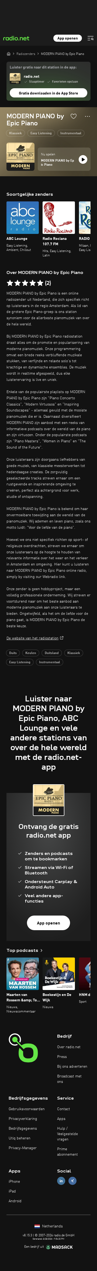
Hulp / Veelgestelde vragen (67, 1134)
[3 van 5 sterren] (25, 283)
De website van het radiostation (32, 638)
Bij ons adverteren (72, 1067)
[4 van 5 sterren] (32, 283)
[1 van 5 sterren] (10, 283)
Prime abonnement (67, 1151)
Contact (63, 1109)
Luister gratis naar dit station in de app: (43, 67)
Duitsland (52, 653)
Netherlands (52, 1226)
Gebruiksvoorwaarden (27, 1109)
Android (15, 1201)
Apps (61, 1119)
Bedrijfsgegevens (23, 1128)
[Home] (8, 53)
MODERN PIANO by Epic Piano (57, 163)
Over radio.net (69, 1047)
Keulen (30, 653)
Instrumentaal (70, 133)
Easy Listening (41, 133)
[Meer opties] (87, 116)
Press (62, 1057)
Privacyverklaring (23, 1119)
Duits (13, 653)
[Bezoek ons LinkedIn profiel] (61, 1181)
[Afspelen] (83, 159)
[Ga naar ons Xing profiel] (72, 1181)
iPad (12, 1191)
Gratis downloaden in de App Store (48, 93)
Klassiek (15, 133)
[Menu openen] (90, 38)
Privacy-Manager (23, 1148)
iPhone (14, 1182)
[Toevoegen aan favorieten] (73, 116)
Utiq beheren (19, 1138)
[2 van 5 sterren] (17, 283)
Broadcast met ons (69, 1079)
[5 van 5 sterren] (40, 283)
